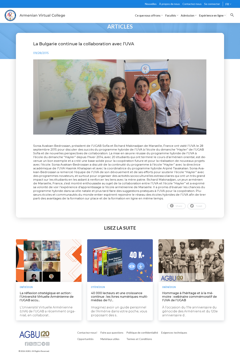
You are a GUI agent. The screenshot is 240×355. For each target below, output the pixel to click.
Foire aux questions (111, 332)
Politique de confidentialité (142, 332)
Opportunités (85, 339)
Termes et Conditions (139, 339)
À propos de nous (169, 3)
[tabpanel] (120, 97)
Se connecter (212, 3)
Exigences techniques (174, 332)
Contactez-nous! (87, 332)
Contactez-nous (192, 3)
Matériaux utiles (109, 339)
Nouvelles (151, 3)
